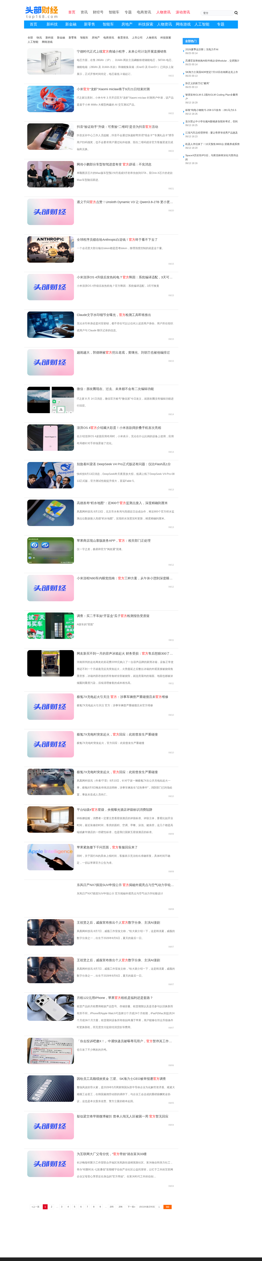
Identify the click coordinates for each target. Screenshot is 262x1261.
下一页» (131, 1207)
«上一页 (35, 1207)
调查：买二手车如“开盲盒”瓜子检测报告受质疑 (113, 616)
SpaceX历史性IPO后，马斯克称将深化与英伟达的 (211, 157)
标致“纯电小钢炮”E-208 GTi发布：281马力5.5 (210, 110)
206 (120, 1207)
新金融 (70, 24)
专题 (220, 24)
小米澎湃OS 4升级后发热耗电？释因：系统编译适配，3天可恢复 (126, 277)
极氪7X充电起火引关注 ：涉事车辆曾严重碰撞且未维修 (122, 697)
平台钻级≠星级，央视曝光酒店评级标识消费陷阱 (114, 809)
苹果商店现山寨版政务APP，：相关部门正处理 (114, 540)
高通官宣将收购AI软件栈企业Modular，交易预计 (212, 60)
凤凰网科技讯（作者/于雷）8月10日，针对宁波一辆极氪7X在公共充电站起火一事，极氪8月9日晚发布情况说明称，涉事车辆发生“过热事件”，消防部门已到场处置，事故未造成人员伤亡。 (124, 787)
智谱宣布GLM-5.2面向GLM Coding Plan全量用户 (211, 96)
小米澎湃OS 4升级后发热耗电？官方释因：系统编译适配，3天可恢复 (118, 285)
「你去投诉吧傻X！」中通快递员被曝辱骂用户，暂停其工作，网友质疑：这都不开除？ (126, 1041)
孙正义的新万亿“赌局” (197, 83)
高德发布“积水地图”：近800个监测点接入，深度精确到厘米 (122, 503)
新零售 (89, 24)
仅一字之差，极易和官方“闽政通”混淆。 (100, 549)
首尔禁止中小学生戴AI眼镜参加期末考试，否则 (211, 121)
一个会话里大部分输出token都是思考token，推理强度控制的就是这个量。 (121, 248)
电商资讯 (108, 37)
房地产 (127, 24)
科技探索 (145, 24)
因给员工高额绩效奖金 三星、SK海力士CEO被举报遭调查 (121, 1079)
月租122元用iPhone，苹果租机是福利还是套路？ (115, 998)
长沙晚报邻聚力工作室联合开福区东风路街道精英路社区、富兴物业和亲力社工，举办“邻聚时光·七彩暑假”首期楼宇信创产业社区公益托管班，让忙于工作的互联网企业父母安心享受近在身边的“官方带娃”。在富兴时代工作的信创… (125, 1169)
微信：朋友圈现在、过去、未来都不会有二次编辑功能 (115, 389)
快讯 (39, 37)
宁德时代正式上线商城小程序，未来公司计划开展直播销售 (122, 51)
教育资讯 (123, 37)
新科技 (52, 24)
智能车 (108, 24)
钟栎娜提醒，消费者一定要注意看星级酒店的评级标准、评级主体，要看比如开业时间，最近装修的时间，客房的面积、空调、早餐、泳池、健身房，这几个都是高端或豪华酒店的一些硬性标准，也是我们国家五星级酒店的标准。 (125, 825)
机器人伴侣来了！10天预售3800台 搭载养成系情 (212, 144)
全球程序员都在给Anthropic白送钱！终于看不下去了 (117, 239)
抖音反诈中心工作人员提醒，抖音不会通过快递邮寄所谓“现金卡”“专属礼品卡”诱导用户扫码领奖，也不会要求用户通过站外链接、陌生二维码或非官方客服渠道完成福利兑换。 (125, 142)
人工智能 (201, 24)
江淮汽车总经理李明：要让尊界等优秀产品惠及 (211, 132)
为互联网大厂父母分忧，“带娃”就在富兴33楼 (112, 1154)
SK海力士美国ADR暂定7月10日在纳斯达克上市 (211, 72)
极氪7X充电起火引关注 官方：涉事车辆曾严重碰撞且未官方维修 (115, 705)
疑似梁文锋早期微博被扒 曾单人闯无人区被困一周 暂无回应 (122, 1116)
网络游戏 (183, 24)
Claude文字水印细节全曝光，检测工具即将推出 (114, 315)
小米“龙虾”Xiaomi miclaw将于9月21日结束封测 (113, 89)
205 (111, 1207)
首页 (33, 24)
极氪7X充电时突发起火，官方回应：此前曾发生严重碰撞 (110, 742)
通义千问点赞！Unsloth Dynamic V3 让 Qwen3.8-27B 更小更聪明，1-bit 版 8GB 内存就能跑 (126, 202)
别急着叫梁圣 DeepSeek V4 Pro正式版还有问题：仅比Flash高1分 (124, 464)
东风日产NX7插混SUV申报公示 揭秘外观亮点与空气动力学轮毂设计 (126, 885)
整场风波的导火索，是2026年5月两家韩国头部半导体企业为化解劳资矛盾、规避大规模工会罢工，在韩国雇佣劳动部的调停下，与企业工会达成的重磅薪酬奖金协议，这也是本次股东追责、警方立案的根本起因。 (126, 1094)
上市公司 (137, 37)
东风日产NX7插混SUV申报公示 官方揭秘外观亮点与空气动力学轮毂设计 (120, 893)
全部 (30, 37)
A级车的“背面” (85, 624)
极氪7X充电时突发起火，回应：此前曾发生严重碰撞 (117, 734)
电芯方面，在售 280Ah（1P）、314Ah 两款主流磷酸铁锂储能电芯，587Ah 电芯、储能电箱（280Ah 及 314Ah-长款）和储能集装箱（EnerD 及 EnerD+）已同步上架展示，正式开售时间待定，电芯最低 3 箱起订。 (125, 66)
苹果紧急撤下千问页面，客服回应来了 (107, 847)
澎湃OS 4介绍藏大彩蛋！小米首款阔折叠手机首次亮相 (119, 428)
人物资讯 (164, 24)
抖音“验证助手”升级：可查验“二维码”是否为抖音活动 (117, 127)
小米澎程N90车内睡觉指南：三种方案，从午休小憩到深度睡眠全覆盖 (126, 578)
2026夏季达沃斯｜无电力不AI (201, 49)
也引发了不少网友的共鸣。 (93, 1049)
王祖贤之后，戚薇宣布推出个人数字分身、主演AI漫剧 (118, 922)
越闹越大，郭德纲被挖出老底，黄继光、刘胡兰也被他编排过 (123, 352)
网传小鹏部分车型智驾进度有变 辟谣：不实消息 (114, 164)
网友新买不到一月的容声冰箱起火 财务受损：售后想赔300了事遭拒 (126, 653)
